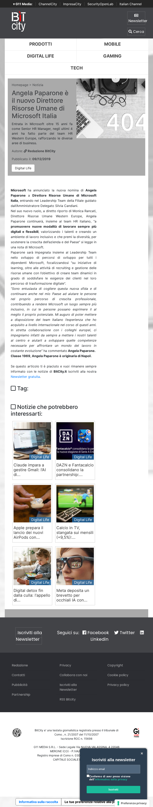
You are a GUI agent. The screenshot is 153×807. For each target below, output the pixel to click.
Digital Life (40, 56)
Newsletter (136, 20)
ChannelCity (48, 4)
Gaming (112, 56)
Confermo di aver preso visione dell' (109, 778)
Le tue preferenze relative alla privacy (94, 802)
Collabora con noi (73, 675)
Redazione (20, 665)
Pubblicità (19, 685)
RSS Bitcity (68, 699)
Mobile (112, 44)
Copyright (115, 665)
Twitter (127, 633)
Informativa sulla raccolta (38, 802)
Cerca (138, 31)
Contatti (18, 675)
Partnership (21, 694)
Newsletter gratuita (25, 377)
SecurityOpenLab (100, 4)
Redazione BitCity (41, 151)
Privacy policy (118, 685)
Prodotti (40, 44)
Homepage (20, 85)
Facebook (97, 633)
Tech (77, 68)
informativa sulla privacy (111, 779)
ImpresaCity (72, 4)
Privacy (65, 665)
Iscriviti (114, 789)
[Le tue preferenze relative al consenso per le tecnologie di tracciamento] (132, 803)
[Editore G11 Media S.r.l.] (136, 732)
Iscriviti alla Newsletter (29, 636)
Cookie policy (117, 675)
